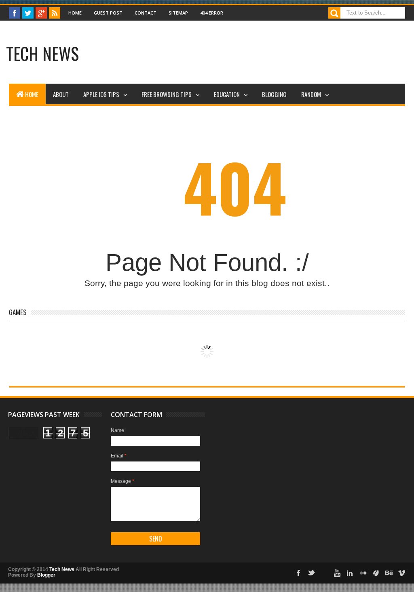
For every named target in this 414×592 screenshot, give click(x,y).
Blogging (274, 94)
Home (75, 13)
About (61, 94)
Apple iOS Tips (101, 94)
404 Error (211, 13)
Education (227, 94)
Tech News (42, 53)
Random (311, 94)
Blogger (46, 575)
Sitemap (178, 13)
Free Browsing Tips (167, 94)
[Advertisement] (175, 54)
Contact (145, 13)
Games (18, 312)
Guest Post (108, 13)
